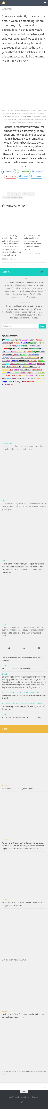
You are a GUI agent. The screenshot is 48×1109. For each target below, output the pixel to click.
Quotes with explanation (11, 375)
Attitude (39, 340)
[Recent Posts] (9, 648)
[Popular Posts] (24, 648)
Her (43, 361)
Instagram (41, 364)
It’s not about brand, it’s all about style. (16, 669)
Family (24, 355)
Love (4, 500)
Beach (4, 343)
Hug (8, 364)
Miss (11, 370)
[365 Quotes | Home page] (4, 3)
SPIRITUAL (32, 378)
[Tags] (38, 648)
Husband (13, 364)
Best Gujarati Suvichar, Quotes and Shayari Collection (22, 704)
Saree (4, 666)
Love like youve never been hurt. (14, 960)
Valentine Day (30, 381)
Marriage (5, 370)
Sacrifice (36, 375)
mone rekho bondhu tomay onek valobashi (18, 788)
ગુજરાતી (8, 340)
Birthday (13, 346)
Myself (4, 840)
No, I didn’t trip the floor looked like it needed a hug (21, 717)
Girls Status (7, 443)
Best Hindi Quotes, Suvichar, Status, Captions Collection (23, 693)
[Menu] (45, 3)
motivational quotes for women (12, 197)
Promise (22, 372)
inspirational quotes (14, 194)
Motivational (7, 9)
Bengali (4, 674)
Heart (4, 624)
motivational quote (28, 194)
